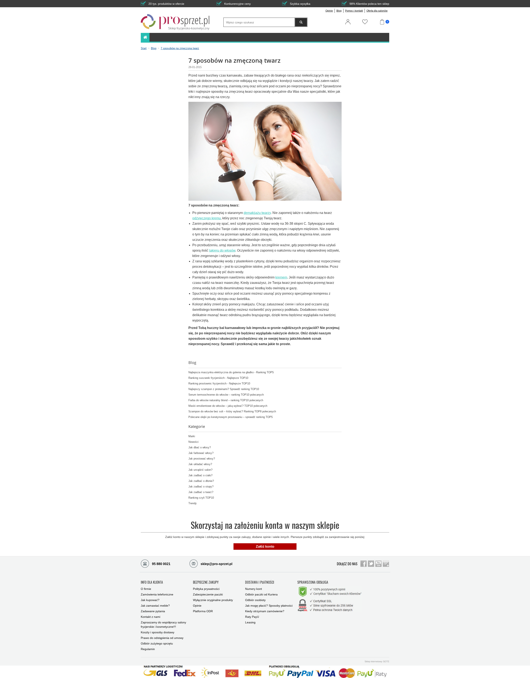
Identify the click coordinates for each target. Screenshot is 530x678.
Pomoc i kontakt (354, 10)
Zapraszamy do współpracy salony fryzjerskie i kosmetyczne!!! (163, 624)
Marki (191, 436)
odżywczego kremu (206, 218)
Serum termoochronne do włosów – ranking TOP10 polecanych (226, 394)
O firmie (146, 588)
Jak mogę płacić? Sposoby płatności (269, 605)
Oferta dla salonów (377, 10)
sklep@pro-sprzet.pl (216, 564)
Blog (339, 10)
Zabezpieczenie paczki (208, 594)
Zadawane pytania (153, 611)
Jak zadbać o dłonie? (201, 481)
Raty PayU (252, 616)
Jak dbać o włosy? (199, 447)
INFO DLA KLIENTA (152, 582)
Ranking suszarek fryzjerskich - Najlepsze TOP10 (218, 378)
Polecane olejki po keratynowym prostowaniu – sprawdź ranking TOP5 (230, 417)
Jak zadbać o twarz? (200, 492)
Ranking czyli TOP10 (201, 497)
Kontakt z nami (150, 616)
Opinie (329, 10)
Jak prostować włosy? (201, 458)
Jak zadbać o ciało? (200, 475)
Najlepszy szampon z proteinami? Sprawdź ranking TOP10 (223, 389)
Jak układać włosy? (200, 464)
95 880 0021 (160, 564)
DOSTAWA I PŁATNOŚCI (259, 582)
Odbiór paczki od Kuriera (261, 594)
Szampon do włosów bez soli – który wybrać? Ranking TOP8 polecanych (232, 411)
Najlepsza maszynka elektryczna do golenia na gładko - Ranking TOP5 (231, 372)
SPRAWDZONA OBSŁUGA (312, 582)
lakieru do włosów (222, 250)
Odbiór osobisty (255, 600)
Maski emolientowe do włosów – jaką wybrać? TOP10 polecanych (227, 405)
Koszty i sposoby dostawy (157, 632)
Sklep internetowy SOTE (377, 661)
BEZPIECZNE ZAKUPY (206, 582)
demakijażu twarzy (257, 213)
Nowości (193, 441)
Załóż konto (265, 546)
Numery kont (253, 588)
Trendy (192, 503)
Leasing (250, 622)
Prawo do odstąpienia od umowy (162, 638)
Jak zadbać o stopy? (200, 486)
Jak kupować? (150, 600)
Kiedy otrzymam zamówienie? (264, 611)
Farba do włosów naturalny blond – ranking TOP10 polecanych (225, 400)
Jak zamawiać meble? (155, 605)
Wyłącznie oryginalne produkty (213, 600)
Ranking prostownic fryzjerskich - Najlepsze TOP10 (219, 383)
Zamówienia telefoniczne (157, 594)
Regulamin (148, 649)
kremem (281, 277)
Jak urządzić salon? (200, 469)
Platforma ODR (203, 611)
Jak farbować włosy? (200, 453)
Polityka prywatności (206, 588)
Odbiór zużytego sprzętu (157, 643)
